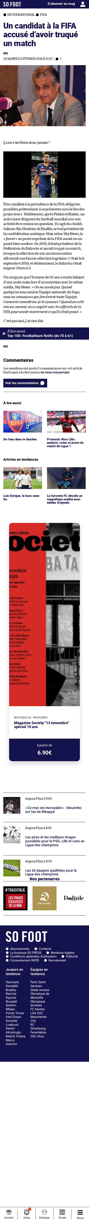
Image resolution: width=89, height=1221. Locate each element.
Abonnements (19, 949)
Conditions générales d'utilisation (33, 956)
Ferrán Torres (15, 1013)
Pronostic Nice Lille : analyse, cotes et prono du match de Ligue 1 (66, 416)
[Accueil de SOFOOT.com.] (12, 4)
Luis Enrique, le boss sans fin (21, 471)
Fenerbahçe (38, 1032)
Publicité (72, 956)
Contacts (45, 949)
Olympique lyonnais (37, 1003)
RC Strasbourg (38, 1026)
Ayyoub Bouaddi (11, 999)
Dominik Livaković (12, 1023)
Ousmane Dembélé (12, 984)
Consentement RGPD (24, 960)
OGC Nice (37, 1036)
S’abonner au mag (61, 4)
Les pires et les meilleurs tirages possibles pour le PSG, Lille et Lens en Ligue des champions (42, 825)
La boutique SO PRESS (25, 953)
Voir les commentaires (22, 383)
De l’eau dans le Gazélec (20, 412)
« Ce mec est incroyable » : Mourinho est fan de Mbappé (43, 794)
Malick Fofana (15, 1036)
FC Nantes (37, 1009)
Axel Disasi (13, 1017)
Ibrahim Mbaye (11, 1007)
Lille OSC (36, 1013)
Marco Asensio (11, 1042)
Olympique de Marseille (39, 995)
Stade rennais (39, 990)
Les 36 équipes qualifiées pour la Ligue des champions (42, 857)
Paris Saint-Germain (38, 984)
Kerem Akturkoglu (13, 1030)
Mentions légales (63, 953)
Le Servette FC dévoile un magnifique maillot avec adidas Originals (65, 472)
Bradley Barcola (11, 992)
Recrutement (57, 960)
